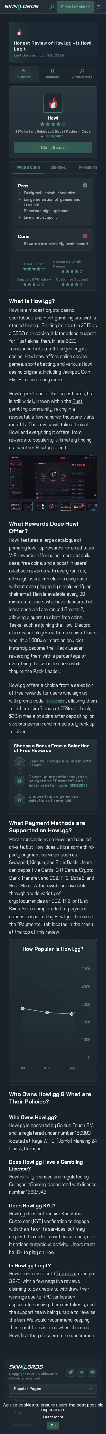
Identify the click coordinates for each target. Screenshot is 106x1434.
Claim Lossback (75, 7)
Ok (53, 1425)
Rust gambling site (63, 318)
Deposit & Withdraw (34, 279)
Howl (53, 118)
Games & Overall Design (67, 264)
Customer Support (72, 279)
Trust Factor (34, 264)
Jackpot (70, 372)
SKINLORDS (54, 136)
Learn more (53, 1417)
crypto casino (60, 310)
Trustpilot (66, 1273)
